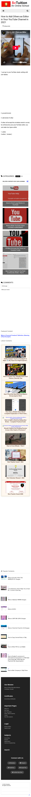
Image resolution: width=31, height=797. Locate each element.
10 (8, 668)
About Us (6, 708)
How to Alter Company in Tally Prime (18, 670)
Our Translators (8, 712)
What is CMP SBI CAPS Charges (17, 618)
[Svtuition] (15, 7)
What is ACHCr (12, 609)
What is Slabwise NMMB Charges (17, 599)
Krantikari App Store (17, 772)
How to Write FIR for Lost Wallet (16, 647)
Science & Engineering (9, 743)
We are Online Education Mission (12, 687)
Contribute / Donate (9, 689)
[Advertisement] (14, 95)
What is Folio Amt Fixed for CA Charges (18, 628)
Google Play (23, 767)
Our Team (6, 710)
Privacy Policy (7, 726)
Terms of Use (7, 728)
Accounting (7, 738)
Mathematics (7, 741)
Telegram (23, 763)
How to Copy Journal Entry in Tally (17, 637)
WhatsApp (12, 763)
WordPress (11, 767)
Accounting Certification (10, 699)
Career (6, 715)
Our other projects (8, 717)
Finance (6, 739)
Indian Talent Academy (9, 713)
